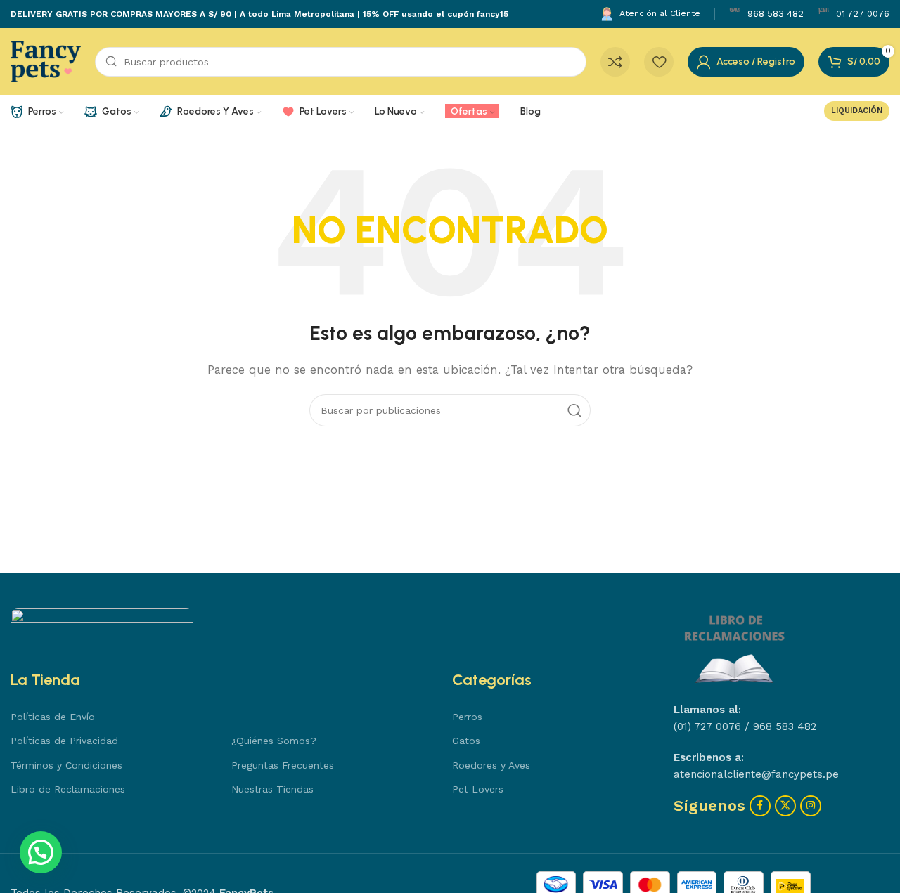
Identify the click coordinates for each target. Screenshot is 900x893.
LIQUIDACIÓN (856, 110)
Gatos (466, 740)
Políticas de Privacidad (64, 740)
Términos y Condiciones (66, 765)
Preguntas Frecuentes (282, 765)
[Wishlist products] (659, 62)
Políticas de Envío (53, 716)
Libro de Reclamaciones (68, 789)
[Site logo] (46, 60)
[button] (41, 852)
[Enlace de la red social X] (785, 805)
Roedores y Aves (491, 765)
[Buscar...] (574, 410)
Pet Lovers (477, 789)
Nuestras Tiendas (272, 789)
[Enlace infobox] (766, 14)
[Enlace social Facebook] (760, 805)
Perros (467, 716)
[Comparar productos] (615, 62)
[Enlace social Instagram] (810, 805)
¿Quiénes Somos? (273, 740)
